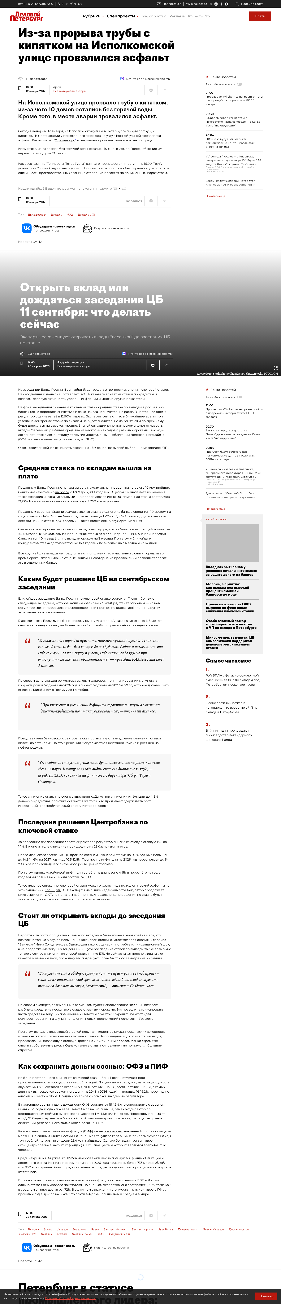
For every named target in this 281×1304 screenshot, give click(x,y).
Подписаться (172, 4)
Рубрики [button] (92, 16)
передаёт (45, 775)
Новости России (82, 1234)
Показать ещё (215, 196)
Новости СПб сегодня (54, 1234)
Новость (56, 215)
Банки (95, 1229)
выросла (62, 492)
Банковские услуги (142, 1229)
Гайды (100, 1234)
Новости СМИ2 (30, 242)
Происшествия (37, 215)
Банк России (165, 1229)
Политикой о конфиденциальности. (70, 1298)
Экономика (79, 1229)
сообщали (53, 890)
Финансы (62, 1229)
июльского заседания (46, 855)
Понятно (266, 1296)
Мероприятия (153, 16)
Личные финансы (213, 1229)
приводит (123, 659)
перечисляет (160, 1091)
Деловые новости (239, 1229)
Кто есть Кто (199, 16)
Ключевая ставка (188, 1229)
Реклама (177, 16)
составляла (161, 497)
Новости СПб (86, 215)
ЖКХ (70, 215)
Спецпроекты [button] (121, 16)
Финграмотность (119, 1234)
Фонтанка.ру (65, 140)
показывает (113, 1131)
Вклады (48, 1229)
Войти (260, 16)
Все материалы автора (69, 91)
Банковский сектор (115, 1229)
